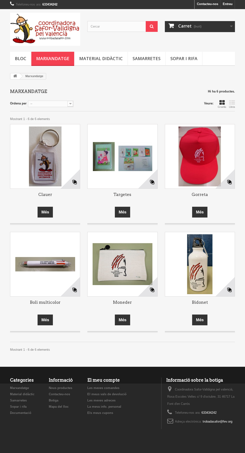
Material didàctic (101, 58)
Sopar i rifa (183, 58)
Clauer (45, 194)
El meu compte (103, 380)
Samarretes (147, 58)
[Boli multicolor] (45, 264)
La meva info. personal (104, 406)
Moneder (122, 302)
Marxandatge (52, 58)
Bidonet (200, 302)
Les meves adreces (101, 400)
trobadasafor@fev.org (217, 421)
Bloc (20, 58)
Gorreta (200, 194)
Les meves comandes (103, 388)
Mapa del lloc (59, 406)
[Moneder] (122, 264)
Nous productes (60, 388)
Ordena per (18, 103)
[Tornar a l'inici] (15, 76)
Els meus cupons (100, 413)
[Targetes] (122, 156)
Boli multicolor (45, 302)
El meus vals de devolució (107, 394)
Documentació (20, 413)
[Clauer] (45, 156)
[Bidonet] (200, 264)
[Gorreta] (200, 156)
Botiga (53, 400)
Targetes (122, 194)
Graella (222, 106)
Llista (232, 106)
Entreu (228, 4)
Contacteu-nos (207, 4)
